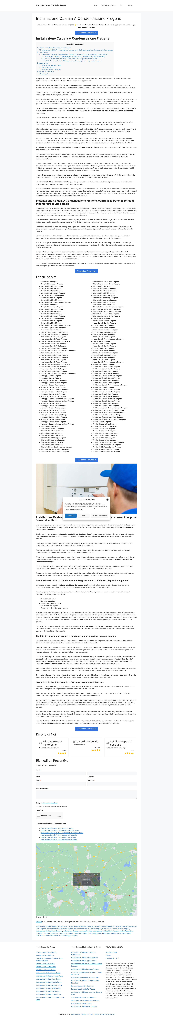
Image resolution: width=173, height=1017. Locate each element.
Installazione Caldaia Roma (51, 5)
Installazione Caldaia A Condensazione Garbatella (59, 835)
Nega (83, 515)
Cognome (90, 777)
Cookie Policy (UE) (112, 958)
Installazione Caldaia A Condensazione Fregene (54, 48)
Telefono (91, 780)
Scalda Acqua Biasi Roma (45, 964)
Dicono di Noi (42, 63)
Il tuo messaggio (42, 788)
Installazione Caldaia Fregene (46, 926)
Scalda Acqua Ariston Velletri (81, 1003)
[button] (107, 499)
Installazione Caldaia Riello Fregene (106, 931)
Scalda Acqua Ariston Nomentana (83, 997)
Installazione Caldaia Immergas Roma (49, 976)
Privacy (108, 955)
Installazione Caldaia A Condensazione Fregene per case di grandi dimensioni (72, 61)
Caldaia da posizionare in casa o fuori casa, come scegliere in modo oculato (69, 59)
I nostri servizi (42, 52)
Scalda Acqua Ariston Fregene (54, 933)
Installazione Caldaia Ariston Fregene (107, 926)
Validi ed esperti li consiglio (50, 69)
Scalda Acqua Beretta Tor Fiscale (83, 989)
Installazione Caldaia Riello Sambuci (84, 1006)
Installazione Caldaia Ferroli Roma (48, 988)
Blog (121, 5)
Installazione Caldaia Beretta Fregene (115, 929)
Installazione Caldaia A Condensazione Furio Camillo (60, 830)
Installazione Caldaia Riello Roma (48, 973)
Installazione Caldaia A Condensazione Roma (57, 828)
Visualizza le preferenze (99, 515)
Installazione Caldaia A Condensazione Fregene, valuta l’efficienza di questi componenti (73, 56)
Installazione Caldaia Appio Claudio (83, 961)
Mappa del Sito (111, 952)
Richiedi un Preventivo (86, 33)
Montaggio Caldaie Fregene (121, 933)
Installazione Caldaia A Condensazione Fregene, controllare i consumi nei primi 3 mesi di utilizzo (73, 54)
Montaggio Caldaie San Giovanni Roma (85, 1000)
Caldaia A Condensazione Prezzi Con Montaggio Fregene (56, 935)
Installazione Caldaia (107, 5)
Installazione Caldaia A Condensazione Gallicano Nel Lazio (62, 833)
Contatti (130, 5)
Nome (38, 777)
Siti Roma (90, 1014)
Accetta (70, 515)
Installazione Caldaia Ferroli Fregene (60, 929)
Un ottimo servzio (46, 67)
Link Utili (43, 74)
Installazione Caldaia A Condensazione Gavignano (59, 840)
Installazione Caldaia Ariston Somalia (84, 957)
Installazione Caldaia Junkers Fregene (87, 929)
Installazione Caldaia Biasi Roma (47, 991)
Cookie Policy (86, 879)
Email (38, 780)
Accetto (86, 883)
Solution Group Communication (105, 1014)
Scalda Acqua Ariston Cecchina (82, 986)
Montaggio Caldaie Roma (45, 955)
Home (95, 5)
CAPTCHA (39, 810)
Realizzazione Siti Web (78, 1014)
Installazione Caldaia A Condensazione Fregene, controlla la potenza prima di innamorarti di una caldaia (76, 50)
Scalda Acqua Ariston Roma (46, 967)
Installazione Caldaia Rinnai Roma (48, 979)
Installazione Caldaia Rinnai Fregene (49, 931)
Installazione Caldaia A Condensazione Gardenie (58, 837)
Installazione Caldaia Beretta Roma (48, 982)
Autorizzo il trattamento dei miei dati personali (52, 806)
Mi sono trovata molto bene (50, 65)
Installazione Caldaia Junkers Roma (49, 985)
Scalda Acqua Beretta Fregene (99, 933)
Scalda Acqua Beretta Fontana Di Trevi (85, 977)
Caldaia (39, 922)
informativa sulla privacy (50, 803)
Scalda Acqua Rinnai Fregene (76, 933)
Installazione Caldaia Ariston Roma (48, 994)
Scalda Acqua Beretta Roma (46, 952)
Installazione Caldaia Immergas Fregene (77, 931)
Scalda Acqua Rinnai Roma (46, 970)
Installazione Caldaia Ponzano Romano (85, 969)
